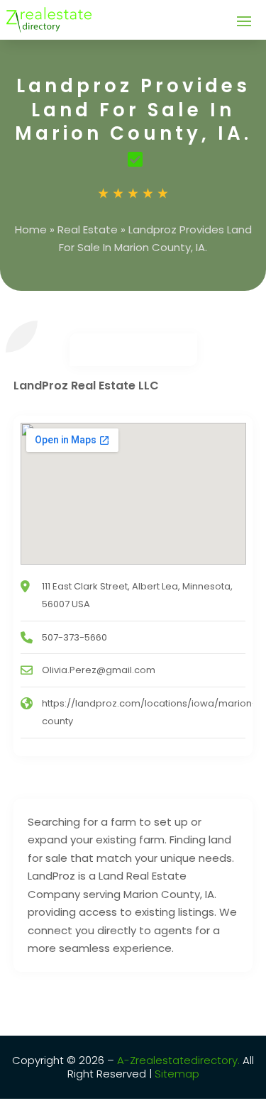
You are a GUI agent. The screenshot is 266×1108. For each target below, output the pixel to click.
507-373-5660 (74, 637)
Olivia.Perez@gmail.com (98, 670)
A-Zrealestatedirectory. (178, 1060)
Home (31, 229)
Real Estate (87, 229)
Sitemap (175, 1073)
